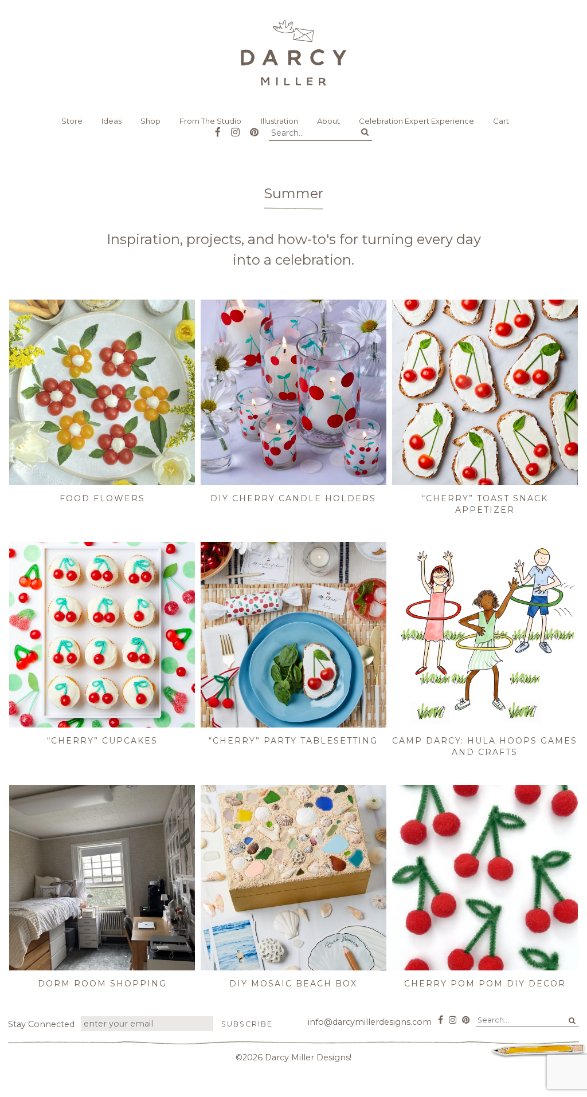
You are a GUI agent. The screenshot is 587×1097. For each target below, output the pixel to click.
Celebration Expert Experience (416, 120)
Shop (150, 120)
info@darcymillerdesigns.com (370, 1022)
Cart (501, 120)
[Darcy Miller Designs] (293, 52)
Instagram (235, 128)
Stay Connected (41, 1024)
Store (72, 120)
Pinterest (254, 128)
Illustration (279, 120)
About (328, 120)
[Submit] (365, 132)
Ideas (111, 120)
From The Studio (210, 120)
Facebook (218, 128)
